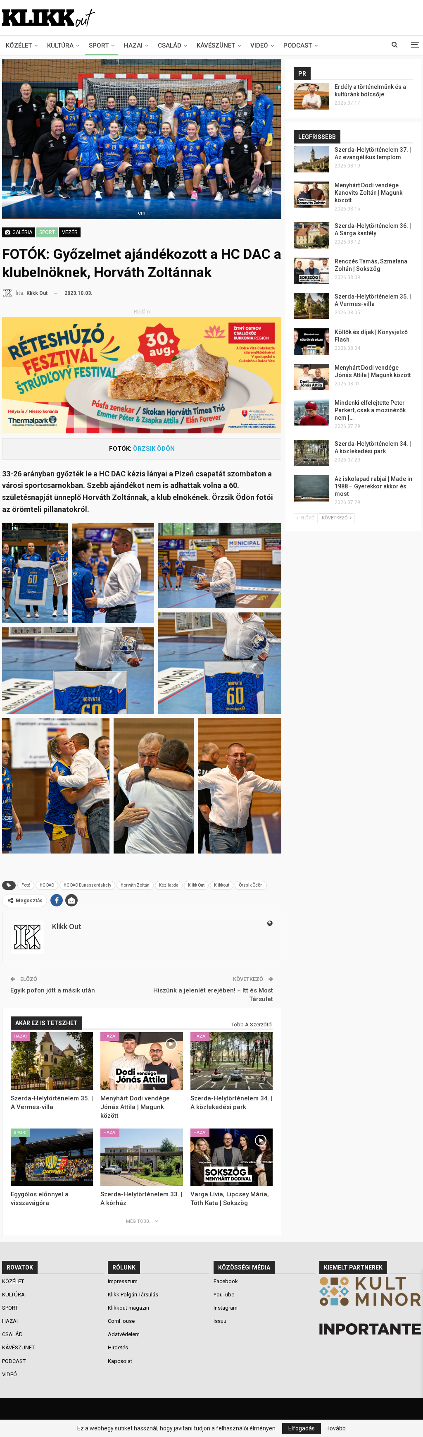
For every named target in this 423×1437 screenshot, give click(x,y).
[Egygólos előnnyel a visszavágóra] (52, 1157)
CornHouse (121, 1321)
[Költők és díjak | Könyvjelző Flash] (311, 341)
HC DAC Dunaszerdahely (87, 885)
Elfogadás (301, 1428)
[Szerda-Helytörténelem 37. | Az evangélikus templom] (311, 159)
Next (279, 139)
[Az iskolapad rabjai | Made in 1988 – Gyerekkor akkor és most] (311, 488)
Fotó (25, 885)
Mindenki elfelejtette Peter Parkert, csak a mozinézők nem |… (370, 410)
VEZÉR (70, 232)
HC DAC (47, 885)
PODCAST (297, 45)
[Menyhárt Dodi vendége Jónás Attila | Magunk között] (141, 1061)
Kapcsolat (120, 1361)
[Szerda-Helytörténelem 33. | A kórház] (141, 1157)
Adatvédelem (124, 1334)
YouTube (224, 1294)
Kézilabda (168, 885)
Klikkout (221, 885)
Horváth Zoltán (135, 885)
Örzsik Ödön (251, 885)
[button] (35, 573)
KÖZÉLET (19, 45)
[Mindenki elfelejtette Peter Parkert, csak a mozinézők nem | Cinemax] (311, 412)
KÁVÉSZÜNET (216, 45)
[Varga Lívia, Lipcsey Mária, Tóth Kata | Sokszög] (231, 1157)
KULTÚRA (60, 45)
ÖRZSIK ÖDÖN (154, 448)
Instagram (226, 1308)
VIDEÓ (259, 45)
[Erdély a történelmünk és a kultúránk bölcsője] (311, 96)
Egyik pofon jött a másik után (52, 990)
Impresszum (123, 1281)
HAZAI (133, 45)
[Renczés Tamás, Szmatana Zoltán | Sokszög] (311, 271)
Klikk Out (196, 885)
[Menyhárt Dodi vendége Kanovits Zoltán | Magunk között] (311, 195)
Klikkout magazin (128, 1308)
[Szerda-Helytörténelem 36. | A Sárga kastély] (311, 235)
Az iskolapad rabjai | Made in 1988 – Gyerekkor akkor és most (373, 486)
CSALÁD (169, 45)
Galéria (21, 232)
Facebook (226, 1281)
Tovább (336, 1428)
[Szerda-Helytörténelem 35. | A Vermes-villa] (52, 1061)
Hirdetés (118, 1347)
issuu (220, 1321)
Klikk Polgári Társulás (133, 1294)
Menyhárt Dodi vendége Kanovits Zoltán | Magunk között (368, 192)
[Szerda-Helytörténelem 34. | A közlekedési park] (231, 1061)
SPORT (99, 45)
